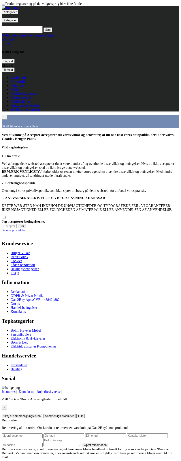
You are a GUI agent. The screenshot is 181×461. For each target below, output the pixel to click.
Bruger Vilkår (20, 253)
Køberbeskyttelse (14, 35)
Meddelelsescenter (23, 93)
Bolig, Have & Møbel (26, 330)
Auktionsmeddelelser (25, 105)
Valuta (49, 35)
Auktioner (18, 85)
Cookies (16, 261)
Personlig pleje (21, 334)
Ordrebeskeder (21, 97)
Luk (21, 226)
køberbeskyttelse (48, 392)
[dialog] (90, 230)
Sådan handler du (23, 265)
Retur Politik (19, 257)
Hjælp (31, 35)
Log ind (8, 61)
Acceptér (9, 226)
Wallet (15, 89)
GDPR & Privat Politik (27, 296)
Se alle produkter (13, 230)
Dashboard (18, 77)
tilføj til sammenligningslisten (22, 416)
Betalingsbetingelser (25, 269)
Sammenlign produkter (59, 416)
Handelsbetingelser (24, 307)
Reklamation (19, 292)
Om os (15, 303)
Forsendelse (19, 365)
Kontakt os (18, 311)
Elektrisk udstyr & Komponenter (33, 346)
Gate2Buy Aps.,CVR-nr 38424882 (35, 300)
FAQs (15, 273)
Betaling (16, 369)
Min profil (18, 81)
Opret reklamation (95, 445)
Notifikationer (20, 101)
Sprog (40, 35)
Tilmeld (8, 69)
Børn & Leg (19, 342)
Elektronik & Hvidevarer (28, 338)
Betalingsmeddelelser (25, 109)
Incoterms (8, 392)
